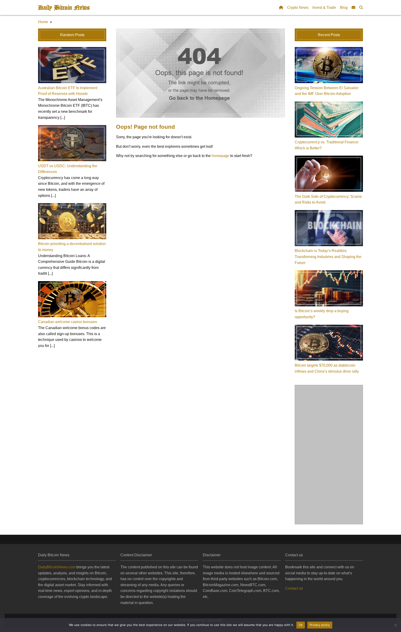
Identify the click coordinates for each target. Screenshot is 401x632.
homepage (220, 156)
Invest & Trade (324, 7)
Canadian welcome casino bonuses (67, 322)
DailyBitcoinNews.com (56, 567)
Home (43, 22)
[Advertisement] (329, 454)
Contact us (294, 588)
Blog (344, 7)
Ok (301, 625)
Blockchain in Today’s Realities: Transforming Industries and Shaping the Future (328, 256)
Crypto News (297, 7)
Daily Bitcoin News (64, 7)
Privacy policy (320, 625)
